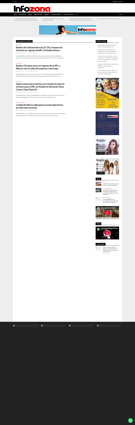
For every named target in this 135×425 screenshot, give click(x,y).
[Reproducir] (97, 218)
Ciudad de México (56, 14)
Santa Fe (46, 14)
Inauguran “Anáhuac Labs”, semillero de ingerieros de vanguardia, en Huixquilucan (108, 65)
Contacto (15, 1)
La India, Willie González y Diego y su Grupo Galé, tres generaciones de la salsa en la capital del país (25, 19)
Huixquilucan (38, 14)
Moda (104, 182)
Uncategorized (20, 102)
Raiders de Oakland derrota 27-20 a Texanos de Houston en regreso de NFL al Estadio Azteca (39, 49)
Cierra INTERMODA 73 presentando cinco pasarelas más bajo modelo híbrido (110, 201)
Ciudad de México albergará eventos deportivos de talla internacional (39, 106)
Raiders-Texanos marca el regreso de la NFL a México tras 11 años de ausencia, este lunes (38, 67)
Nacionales (22, 14)
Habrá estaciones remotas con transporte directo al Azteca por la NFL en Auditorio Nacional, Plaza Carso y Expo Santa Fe (40, 87)
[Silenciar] (114, 218)
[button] (130, 420)
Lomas (30, 14)
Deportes (19, 45)
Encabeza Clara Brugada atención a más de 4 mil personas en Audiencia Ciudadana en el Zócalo (81, 19)
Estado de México (69, 14)
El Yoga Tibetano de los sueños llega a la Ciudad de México (111, 184)
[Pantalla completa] (117, 218)
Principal (108, 188)
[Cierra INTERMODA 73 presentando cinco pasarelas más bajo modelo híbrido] (98, 199)
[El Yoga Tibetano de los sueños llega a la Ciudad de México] (98, 183)
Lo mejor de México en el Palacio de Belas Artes (108, 18)
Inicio (15, 14)
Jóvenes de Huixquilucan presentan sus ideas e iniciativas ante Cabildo (52, 19)
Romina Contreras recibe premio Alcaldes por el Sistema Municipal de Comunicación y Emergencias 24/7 (107, 51)
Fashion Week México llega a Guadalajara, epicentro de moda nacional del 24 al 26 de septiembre (110, 192)
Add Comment (33, 53)
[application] (107, 212)
